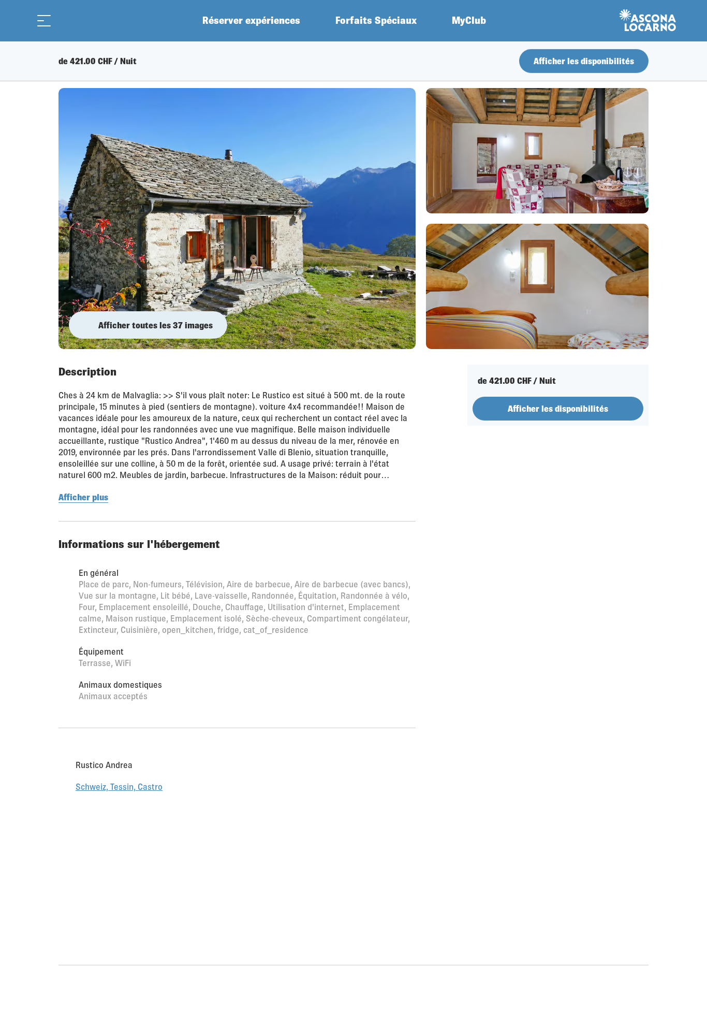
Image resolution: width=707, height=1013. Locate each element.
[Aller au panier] (70, 20)
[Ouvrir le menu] (44, 20)
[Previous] (67, 64)
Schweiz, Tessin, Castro (119, 801)
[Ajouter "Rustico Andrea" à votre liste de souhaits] (638, 64)
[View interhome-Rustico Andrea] (237, 218)
